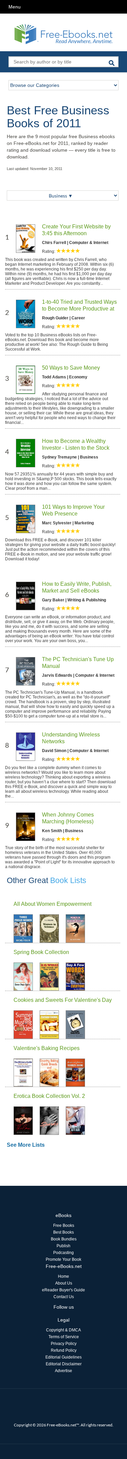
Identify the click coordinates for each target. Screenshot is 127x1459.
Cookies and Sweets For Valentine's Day (63, 1000)
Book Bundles (64, 1239)
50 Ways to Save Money (71, 368)
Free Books (63, 1225)
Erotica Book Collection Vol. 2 (49, 1096)
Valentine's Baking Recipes (47, 1048)
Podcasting (63, 1252)
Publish (63, 1245)
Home (63, 1276)
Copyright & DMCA (63, 1330)
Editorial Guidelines (63, 1357)
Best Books (63, 1232)
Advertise (63, 1370)
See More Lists (26, 1145)
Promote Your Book (63, 1259)
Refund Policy (64, 1350)
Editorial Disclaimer (64, 1364)
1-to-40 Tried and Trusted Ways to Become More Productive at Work (79, 308)
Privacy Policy (64, 1343)
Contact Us (64, 1296)
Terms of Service (63, 1336)
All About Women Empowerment (52, 904)
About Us (63, 1283)
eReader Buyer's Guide (63, 1290)
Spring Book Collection (41, 952)
